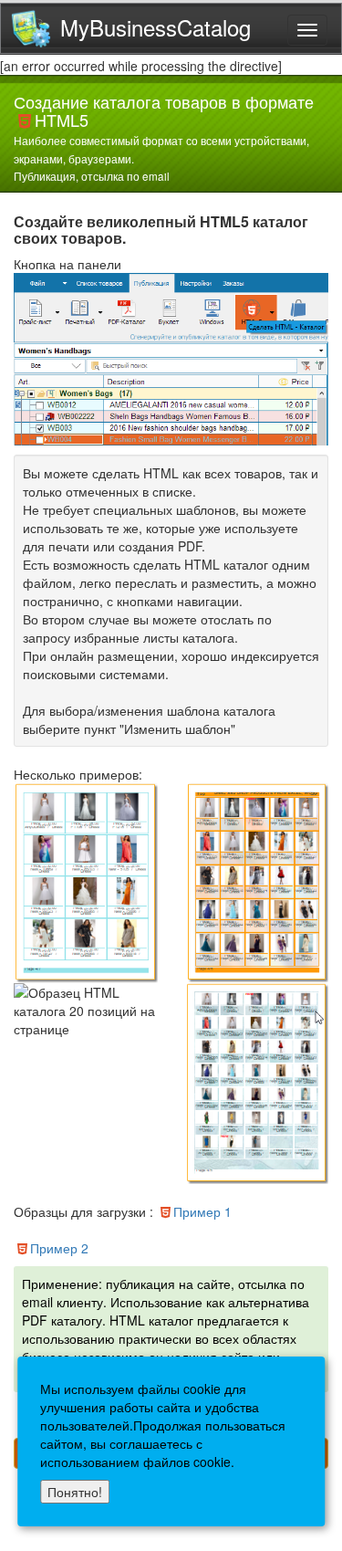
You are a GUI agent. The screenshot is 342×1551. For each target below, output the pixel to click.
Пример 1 (202, 1211)
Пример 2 (59, 1248)
